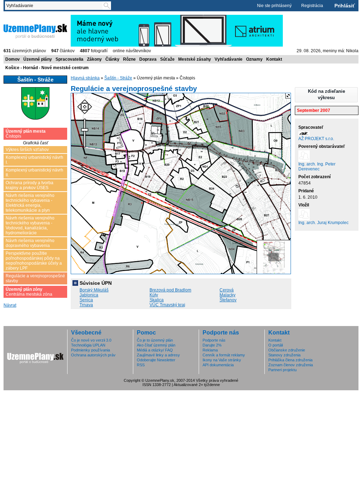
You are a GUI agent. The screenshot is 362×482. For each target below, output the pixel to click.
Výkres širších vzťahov (27, 149)
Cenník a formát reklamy (224, 355)
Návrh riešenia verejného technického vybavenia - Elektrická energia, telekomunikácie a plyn (30, 203)
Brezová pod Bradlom (170, 290)
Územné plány (37, 59)
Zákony (94, 59)
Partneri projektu (282, 370)
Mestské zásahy (194, 59)
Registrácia (312, 5)
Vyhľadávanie (229, 59)
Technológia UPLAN (88, 345)
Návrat (10, 305)
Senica (86, 299)
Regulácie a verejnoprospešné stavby (35, 278)
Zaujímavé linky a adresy (158, 355)
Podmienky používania (90, 350)
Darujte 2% (212, 345)
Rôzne (129, 59)
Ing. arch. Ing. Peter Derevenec (316, 166)
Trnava (86, 304)
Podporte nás (214, 340)
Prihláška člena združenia (290, 360)
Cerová (227, 290)
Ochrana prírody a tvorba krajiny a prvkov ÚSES (29, 185)
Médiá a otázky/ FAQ (155, 350)
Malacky (227, 295)
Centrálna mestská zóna (29, 292)
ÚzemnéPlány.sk (20, 17)
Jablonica (89, 295)
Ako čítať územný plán (156, 345)
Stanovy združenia (284, 355)
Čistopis (26, 134)
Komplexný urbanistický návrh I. (34, 160)
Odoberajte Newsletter (156, 360)
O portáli (275, 345)
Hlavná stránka (85, 78)
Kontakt (274, 59)
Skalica (157, 299)
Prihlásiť (344, 5)
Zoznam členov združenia (290, 365)
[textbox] (55, 5)
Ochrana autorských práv (93, 355)
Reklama (210, 350)
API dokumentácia (218, 365)
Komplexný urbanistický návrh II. (34, 172)
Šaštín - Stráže (118, 78)
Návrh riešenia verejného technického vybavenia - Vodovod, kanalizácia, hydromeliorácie (30, 225)
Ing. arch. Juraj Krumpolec (323, 222)
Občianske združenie (286, 350)
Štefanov (228, 299)
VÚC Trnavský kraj (167, 304)
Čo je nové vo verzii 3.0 (91, 340)
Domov (12, 59)
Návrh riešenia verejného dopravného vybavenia (30, 243)
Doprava (148, 59)
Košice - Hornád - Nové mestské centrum (47, 67)
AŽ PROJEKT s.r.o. (316, 138)
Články (112, 59)
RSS (141, 365)
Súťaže (167, 59)
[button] (326, 94)
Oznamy (254, 59)
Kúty (154, 295)
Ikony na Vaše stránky (222, 360)
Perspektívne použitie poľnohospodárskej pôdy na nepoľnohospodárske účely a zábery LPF (34, 261)
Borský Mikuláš (94, 290)
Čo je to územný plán (155, 340)
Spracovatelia (69, 59)
